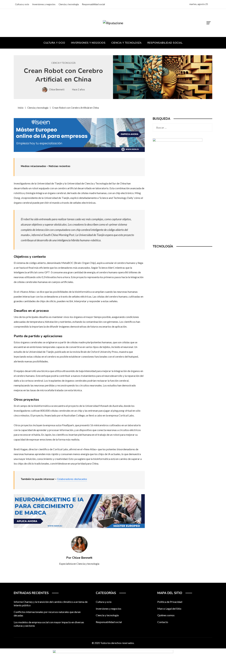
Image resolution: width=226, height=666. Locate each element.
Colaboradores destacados (72, 479)
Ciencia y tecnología (63, 63)
